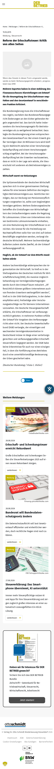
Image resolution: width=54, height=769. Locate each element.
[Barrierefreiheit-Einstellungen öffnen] (49, 389)
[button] (5, 764)
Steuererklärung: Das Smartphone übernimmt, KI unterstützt (27, 584)
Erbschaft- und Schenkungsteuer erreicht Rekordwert (27, 440)
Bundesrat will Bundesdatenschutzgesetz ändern (27, 510)
